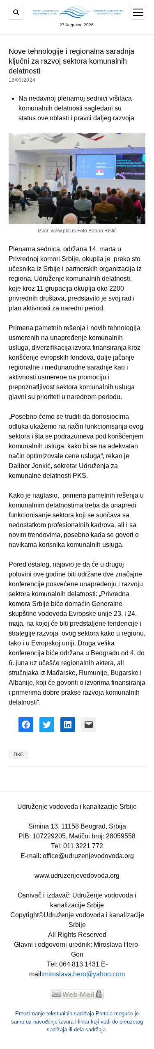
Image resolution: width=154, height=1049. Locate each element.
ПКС (19, 754)
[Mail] (77, 996)
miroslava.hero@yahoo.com (84, 974)
